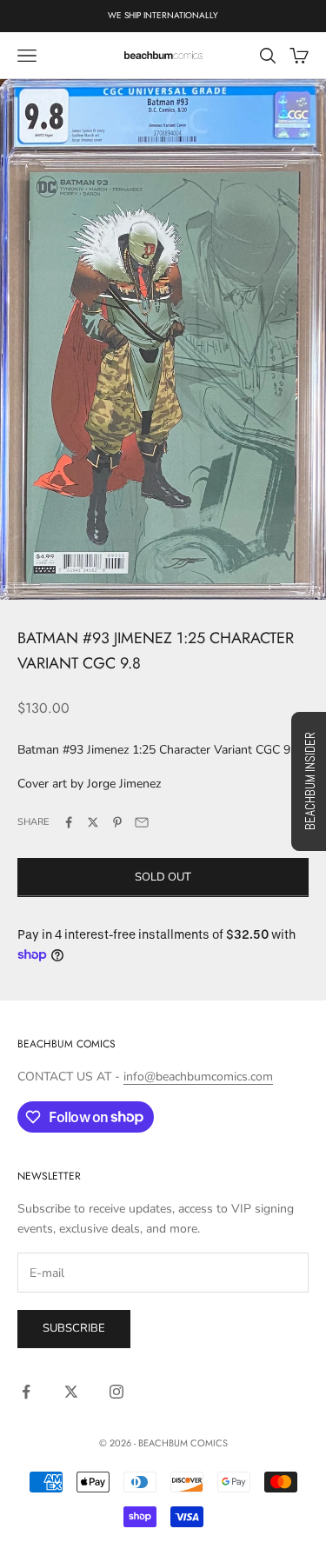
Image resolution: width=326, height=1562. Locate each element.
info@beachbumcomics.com (198, 1076)
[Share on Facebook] (69, 822)
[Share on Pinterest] (117, 822)
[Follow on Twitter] (71, 1391)
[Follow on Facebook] (26, 1391)
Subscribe (74, 1328)
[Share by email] (142, 822)
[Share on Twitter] (93, 822)
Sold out (163, 877)
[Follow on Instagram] (116, 1391)
